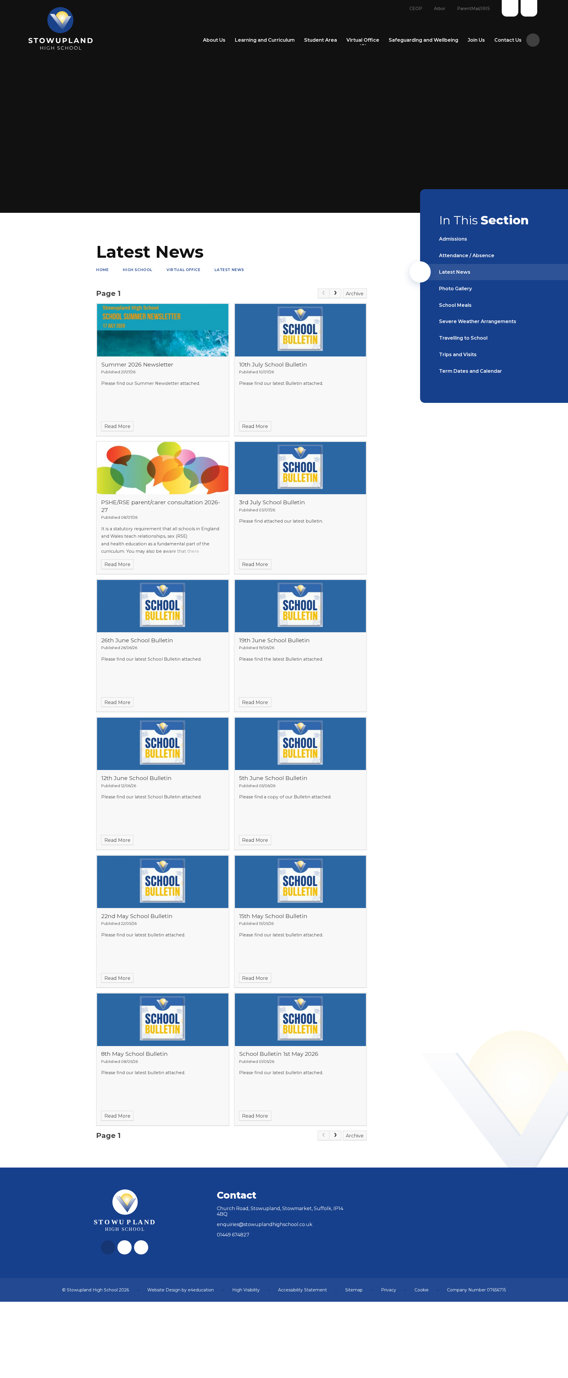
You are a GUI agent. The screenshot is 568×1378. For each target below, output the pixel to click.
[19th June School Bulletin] (300, 606)
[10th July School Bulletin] (300, 330)
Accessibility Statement (302, 1290)
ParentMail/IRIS (473, 8)
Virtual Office (183, 270)
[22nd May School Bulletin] (162, 882)
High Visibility (246, 1290)
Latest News (229, 270)
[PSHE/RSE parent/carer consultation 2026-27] (162, 468)
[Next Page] (335, 293)
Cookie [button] (421, 1290)
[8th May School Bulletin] (162, 1019)
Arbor (439, 8)
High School (137, 270)
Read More (117, 426)
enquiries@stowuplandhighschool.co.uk (264, 1224)
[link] (324, 293)
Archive (355, 293)
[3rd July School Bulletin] (300, 468)
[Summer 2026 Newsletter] (162, 330)
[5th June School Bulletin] (300, 744)
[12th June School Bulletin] (162, 744)
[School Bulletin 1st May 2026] (300, 1019)
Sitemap (354, 1290)
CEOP (415, 8)
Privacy (388, 1290)
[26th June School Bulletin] (162, 606)
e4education (201, 1290)
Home (102, 270)
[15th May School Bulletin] (300, 882)
